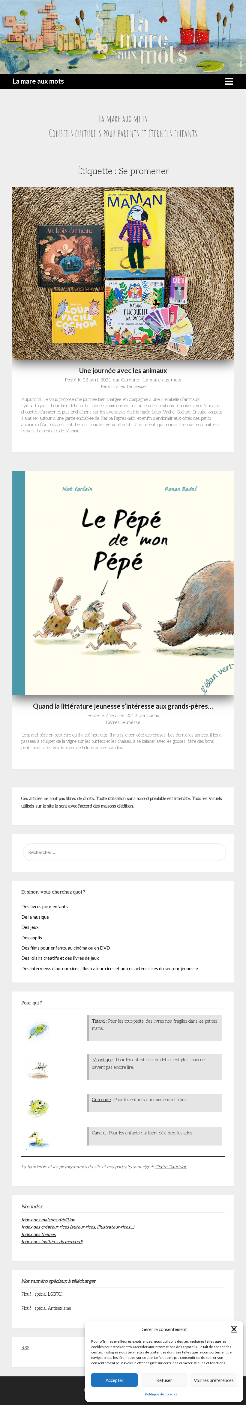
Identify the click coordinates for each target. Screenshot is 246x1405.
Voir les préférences (214, 1380)
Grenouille (101, 1099)
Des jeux (30, 927)
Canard (99, 1133)
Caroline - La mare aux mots (151, 380)
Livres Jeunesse (128, 387)
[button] (234, 1329)
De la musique (35, 917)
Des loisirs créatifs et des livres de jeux (60, 958)
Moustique (102, 1060)
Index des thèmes (38, 1234)
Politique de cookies (161, 1394)
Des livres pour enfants (44, 906)
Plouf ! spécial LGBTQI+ (43, 1294)
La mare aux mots (38, 81)
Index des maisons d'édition (48, 1219)
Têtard (98, 1021)
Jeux (105, 387)
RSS (25, 1347)
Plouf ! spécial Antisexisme (46, 1308)
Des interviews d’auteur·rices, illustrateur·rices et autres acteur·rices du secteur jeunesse (109, 968)
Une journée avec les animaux (123, 370)
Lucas (153, 716)
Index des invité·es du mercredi (51, 1241)
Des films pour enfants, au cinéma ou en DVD (65, 947)
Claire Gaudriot (170, 1166)
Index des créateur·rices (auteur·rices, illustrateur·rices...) (77, 1226)
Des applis (31, 937)
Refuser (164, 1380)
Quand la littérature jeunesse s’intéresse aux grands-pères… (123, 706)
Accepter (115, 1380)
